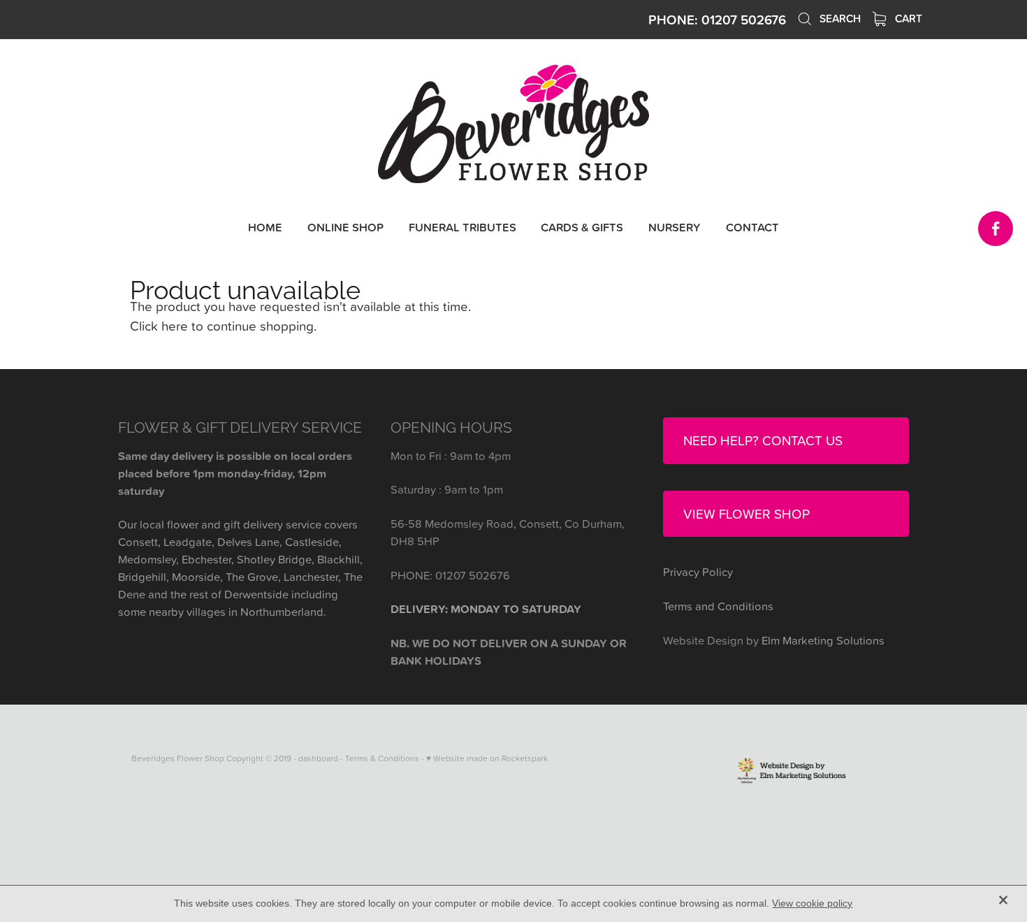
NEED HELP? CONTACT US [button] (763, 440)
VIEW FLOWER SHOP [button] (746, 513)
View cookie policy (812, 903)
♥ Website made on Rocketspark (487, 758)
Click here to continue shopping (222, 325)
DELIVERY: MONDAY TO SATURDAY (486, 608)
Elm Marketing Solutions (823, 640)
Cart (907, 18)
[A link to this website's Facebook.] (995, 228)
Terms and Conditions (718, 606)
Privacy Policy (698, 571)
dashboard (318, 758)
